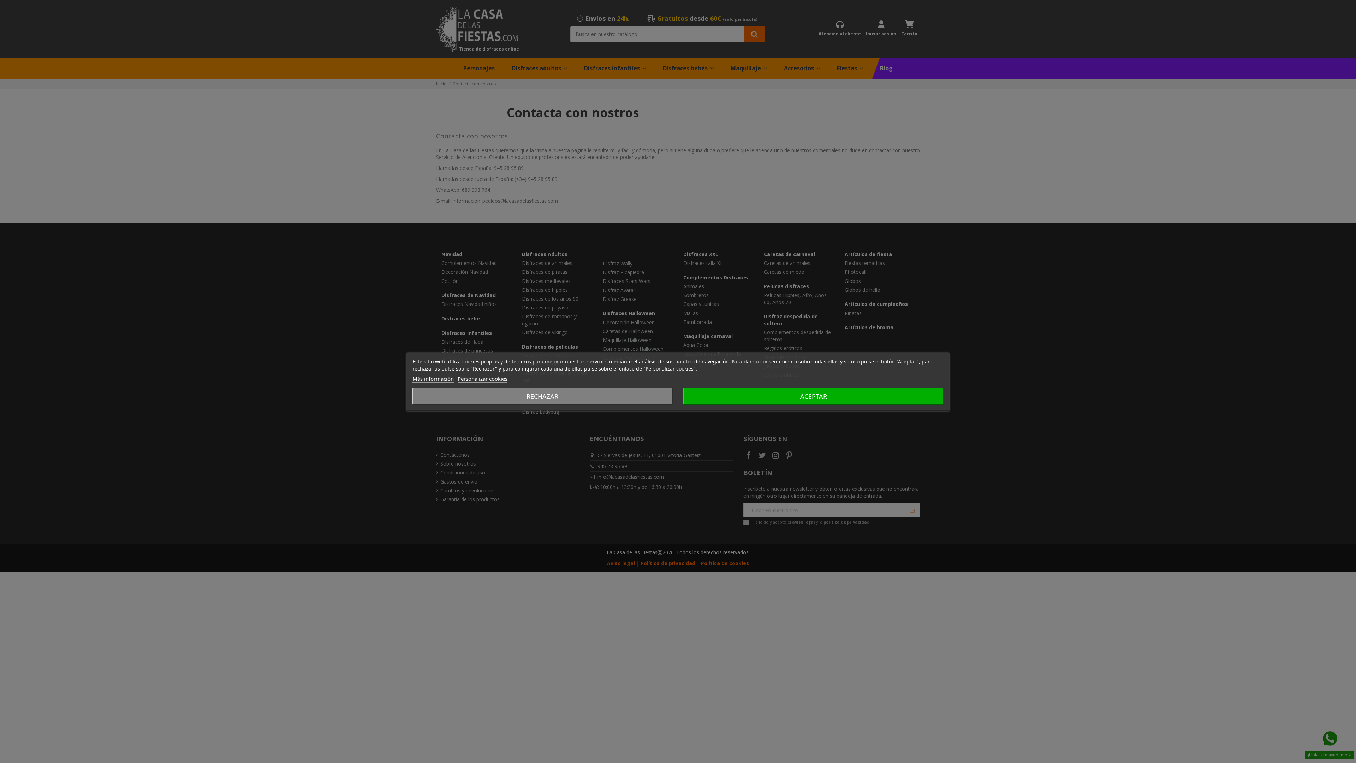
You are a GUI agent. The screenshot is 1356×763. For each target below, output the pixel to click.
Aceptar (813, 396)
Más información (433, 378)
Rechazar (542, 396)
